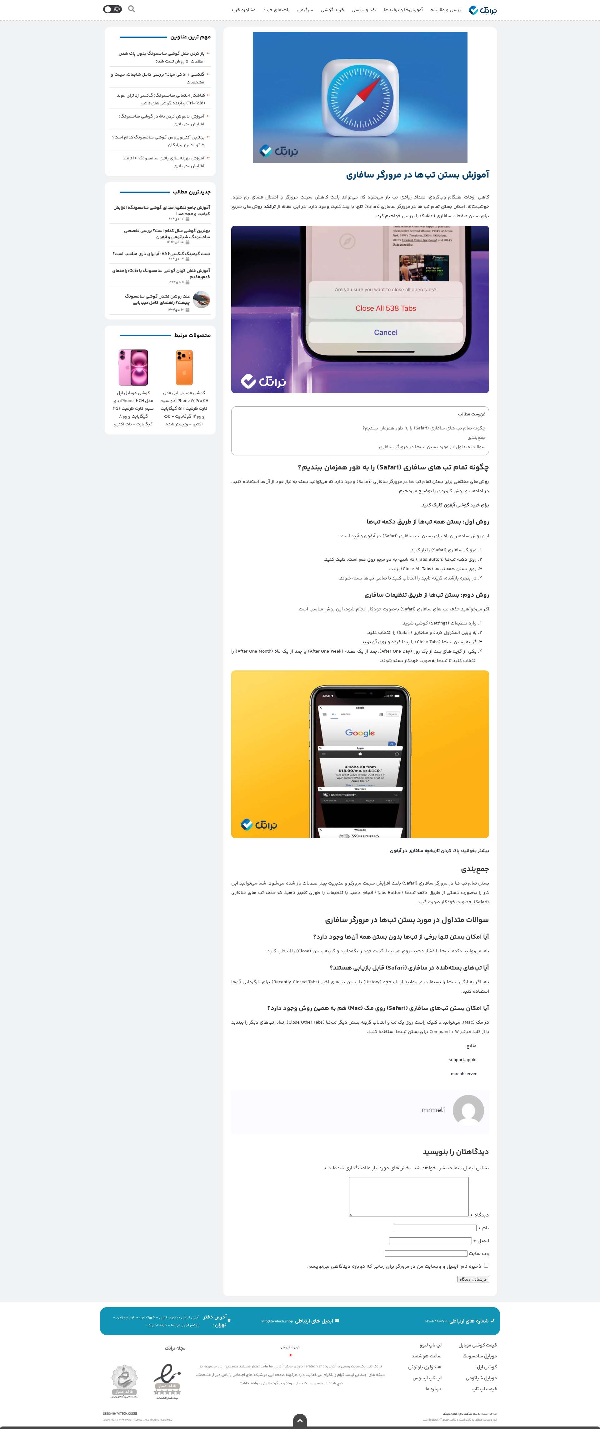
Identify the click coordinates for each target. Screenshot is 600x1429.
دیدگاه (479, 1215)
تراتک (270, 206)
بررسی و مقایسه (446, 10)
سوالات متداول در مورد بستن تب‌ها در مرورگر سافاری (432, 447)
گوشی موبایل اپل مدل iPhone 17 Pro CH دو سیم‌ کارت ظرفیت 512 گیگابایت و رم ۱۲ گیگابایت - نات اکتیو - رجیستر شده (184, 409)
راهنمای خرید (276, 10)
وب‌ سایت (479, 1254)
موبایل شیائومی (481, 1378)
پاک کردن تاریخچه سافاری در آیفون (424, 851)
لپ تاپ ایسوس (427, 1378)
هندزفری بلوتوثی (425, 1367)
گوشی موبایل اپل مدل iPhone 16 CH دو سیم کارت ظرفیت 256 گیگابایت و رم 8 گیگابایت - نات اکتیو (133, 409)
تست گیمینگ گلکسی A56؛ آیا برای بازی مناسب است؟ (161, 254)
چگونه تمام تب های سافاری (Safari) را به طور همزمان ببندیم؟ (424, 428)
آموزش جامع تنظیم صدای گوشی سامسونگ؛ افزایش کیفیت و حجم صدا (161, 211)
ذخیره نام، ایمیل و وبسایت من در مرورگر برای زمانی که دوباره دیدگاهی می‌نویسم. (394, 1267)
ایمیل (481, 1241)
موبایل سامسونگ (479, 1356)
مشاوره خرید (243, 10)
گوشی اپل (487, 1367)
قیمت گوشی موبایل (477, 1345)
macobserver (464, 1074)
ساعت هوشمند (427, 1356)
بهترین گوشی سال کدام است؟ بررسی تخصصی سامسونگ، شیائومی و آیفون (167, 234)
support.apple (463, 1060)
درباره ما (434, 1389)
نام (483, 1228)
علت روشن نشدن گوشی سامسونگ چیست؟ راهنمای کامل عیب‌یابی (157, 299)
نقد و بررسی (364, 10)
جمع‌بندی (477, 437)
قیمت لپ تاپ (484, 1389)
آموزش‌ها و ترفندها (403, 10)
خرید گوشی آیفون (462, 505)
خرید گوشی (332, 10)
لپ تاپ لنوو (431, 1345)
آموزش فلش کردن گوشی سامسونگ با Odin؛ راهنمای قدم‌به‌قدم (161, 274)
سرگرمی (305, 10)
